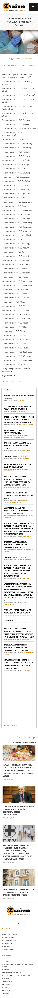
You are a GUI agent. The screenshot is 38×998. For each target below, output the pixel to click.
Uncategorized (27, 559)
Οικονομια (6, 956)
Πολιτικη (6, 929)
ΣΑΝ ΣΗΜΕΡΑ (9, 621)
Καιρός (29, 450)
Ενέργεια (5, 978)
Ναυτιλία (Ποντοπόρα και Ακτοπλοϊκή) (16, 975)
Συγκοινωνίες (23, 411)
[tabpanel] (19, 558)
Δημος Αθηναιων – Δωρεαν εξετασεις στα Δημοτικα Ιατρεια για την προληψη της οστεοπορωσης (18, 892)
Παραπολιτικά (7, 943)
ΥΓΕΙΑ (16, 65)
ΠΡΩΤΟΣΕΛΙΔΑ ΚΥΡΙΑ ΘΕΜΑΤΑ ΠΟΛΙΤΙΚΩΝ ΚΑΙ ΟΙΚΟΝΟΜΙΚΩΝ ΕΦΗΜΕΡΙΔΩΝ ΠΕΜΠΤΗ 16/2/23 (15, 545)
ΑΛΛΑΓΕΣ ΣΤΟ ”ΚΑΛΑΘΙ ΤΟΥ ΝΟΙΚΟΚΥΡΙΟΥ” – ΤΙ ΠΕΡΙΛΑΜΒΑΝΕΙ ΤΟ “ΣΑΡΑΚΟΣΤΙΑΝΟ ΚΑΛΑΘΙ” (18, 511)
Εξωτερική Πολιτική (9, 940)
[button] (33, 7)
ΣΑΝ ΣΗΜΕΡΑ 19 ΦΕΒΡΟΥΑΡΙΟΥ (15, 456)
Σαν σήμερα (25, 458)
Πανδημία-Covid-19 (27, 65)
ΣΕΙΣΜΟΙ (29, 615)
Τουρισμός (6, 961)
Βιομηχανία (6, 969)
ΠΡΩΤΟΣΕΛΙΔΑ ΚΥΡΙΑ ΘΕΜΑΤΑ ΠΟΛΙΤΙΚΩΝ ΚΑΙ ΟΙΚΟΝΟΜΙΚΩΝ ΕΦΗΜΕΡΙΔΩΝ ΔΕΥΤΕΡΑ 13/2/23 (16, 647)
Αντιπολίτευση (8, 437)
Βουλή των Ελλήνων (9, 934)
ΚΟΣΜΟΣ (24, 602)
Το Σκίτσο (21, 400)
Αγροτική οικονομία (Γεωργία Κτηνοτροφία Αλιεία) (17, 965)
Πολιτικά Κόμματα (18, 437)
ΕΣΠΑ (4, 988)
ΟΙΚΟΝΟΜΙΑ (25, 500)
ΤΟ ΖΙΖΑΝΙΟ (8, 65)
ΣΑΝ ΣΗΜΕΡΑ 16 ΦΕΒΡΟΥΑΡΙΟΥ (15, 557)
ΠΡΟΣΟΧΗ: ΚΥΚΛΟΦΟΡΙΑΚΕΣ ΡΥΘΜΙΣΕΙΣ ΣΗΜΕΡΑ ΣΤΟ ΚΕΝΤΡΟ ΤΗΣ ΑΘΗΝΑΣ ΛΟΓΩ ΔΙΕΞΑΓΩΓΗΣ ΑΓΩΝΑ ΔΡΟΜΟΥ (19, 419)
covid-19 (8, 381)
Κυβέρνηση (6, 946)
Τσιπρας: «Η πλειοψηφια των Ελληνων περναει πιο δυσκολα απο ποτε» (18, 495)
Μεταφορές (6, 985)
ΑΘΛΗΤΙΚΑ (22, 424)
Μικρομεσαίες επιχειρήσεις (11, 972)
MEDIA (23, 549)
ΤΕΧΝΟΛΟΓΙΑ (7, 604)
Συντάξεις (5, 994)
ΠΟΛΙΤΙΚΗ (24, 435)
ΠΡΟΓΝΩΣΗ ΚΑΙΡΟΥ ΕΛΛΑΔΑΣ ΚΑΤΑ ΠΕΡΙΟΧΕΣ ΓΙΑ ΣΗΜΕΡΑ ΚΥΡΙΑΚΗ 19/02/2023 (17, 445)
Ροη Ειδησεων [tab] (7, 390)
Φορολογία (6, 991)
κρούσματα (16, 381)
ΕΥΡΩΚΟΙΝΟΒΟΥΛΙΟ (9, 471)
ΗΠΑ (13, 604)
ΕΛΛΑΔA (24, 450)
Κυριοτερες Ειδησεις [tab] (10, 726)
